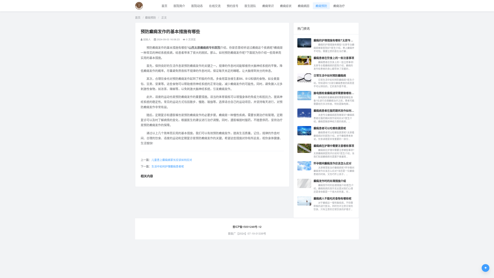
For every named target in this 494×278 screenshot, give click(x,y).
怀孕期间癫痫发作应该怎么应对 (332, 163)
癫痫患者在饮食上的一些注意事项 (334, 58)
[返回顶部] (485, 268)
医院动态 (197, 6)
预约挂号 (232, 6)
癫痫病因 (303, 6)
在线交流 (215, 6)
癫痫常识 (268, 6)
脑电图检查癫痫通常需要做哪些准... (334, 93)
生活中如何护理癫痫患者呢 (167, 166)
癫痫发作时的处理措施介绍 (330, 181)
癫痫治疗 (339, 6)
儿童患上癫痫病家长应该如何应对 (171, 160)
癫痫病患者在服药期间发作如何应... (334, 110)
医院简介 (179, 6)
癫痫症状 (286, 6)
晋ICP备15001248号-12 (247, 227)
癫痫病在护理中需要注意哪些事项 (334, 145)
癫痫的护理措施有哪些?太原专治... (334, 40)
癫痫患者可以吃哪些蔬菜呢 (330, 128)
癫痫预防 (321, 6)
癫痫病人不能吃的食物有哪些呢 (332, 198)
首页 (164, 6)
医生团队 (250, 6)
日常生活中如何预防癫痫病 (330, 75)
